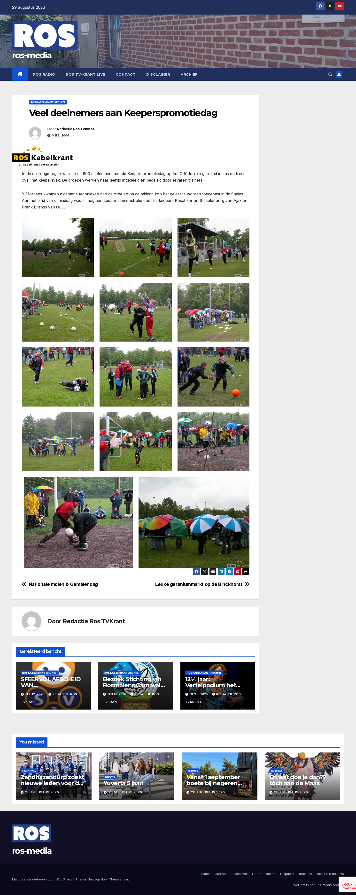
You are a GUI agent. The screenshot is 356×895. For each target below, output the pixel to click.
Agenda (276, 770)
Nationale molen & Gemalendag (63, 584)
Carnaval (29, 770)
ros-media (32, 55)
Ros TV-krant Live (85, 74)
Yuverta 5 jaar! (123, 783)
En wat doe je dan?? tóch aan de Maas (298, 780)
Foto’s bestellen (263, 874)
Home (205, 874)
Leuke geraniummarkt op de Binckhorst (198, 584)
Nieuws (110, 776)
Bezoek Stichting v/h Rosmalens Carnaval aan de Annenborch (132, 685)
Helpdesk (287, 874)
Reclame (305, 874)
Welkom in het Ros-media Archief (318, 885)
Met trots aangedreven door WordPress (42, 879)
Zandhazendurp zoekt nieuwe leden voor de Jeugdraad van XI (52, 783)
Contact (126, 74)
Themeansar (118, 879)
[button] (330, 74)
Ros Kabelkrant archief (48, 102)
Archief (189, 74)
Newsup (94, 879)
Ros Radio (44, 74)
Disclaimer (158, 74)
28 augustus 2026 (42, 792)
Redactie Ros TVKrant (75, 129)
